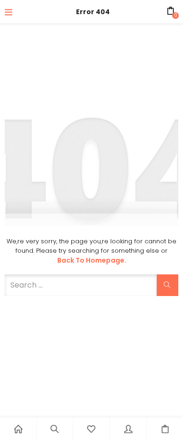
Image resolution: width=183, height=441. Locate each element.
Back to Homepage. (91, 260)
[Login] (128, 429)
